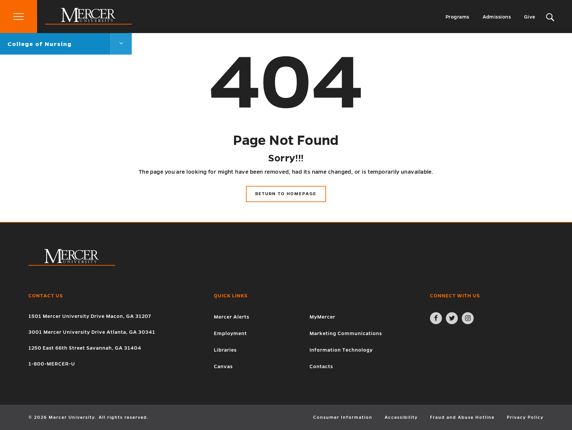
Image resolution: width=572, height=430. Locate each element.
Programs (457, 17)
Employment (230, 333)
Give (529, 17)
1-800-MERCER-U (51, 363)
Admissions (497, 17)
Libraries (225, 350)
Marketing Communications (346, 333)
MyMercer (322, 317)
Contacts (321, 366)
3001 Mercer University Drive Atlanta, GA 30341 (91, 332)
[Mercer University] (88, 23)
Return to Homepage (285, 194)
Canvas (223, 366)
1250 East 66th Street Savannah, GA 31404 (84, 348)
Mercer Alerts (231, 317)
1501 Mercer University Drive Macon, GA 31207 (89, 316)
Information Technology (341, 350)
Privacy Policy (525, 417)
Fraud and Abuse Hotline (462, 417)
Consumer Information (342, 417)
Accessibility (401, 417)
